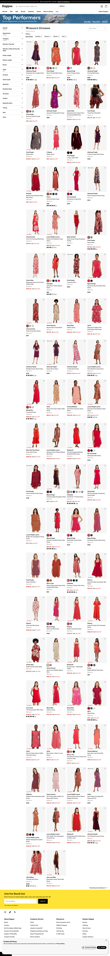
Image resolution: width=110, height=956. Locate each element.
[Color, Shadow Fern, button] (50, 580)
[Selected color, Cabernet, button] (68, 152)
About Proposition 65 (36, 934)
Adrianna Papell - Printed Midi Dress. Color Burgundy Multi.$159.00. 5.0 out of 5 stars (97, 60)
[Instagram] (5, 912)
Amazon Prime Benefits (11, 931)
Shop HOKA (96, 22)
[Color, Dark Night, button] (91, 708)
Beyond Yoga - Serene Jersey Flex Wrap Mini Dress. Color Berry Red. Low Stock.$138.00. (97, 274)
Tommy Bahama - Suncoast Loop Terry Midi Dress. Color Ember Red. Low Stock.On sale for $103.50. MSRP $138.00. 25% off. (97, 744)
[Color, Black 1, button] (91, 450)
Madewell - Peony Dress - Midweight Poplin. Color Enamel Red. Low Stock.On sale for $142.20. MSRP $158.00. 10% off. (76, 657)
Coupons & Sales (9, 937)
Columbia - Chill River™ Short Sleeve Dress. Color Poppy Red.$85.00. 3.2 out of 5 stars (56, 274)
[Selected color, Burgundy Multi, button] (88, 68)
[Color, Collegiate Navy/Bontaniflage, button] (82, 491)
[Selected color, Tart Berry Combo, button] (27, 111)
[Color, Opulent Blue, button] (30, 326)
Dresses (47, 36)
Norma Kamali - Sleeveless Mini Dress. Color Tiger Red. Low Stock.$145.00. (97, 442)
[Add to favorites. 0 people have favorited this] (43, 41)
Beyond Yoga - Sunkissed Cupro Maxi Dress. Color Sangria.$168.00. (97, 528)
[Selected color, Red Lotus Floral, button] (68, 623)
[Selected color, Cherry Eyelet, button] (27, 407)
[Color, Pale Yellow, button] (94, 68)
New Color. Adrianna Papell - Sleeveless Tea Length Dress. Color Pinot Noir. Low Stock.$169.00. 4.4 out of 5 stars (36, 60)
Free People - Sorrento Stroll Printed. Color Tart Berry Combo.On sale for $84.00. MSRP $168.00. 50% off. (36, 102)
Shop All (105, 22)
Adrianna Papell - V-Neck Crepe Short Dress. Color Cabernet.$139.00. (97, 144)
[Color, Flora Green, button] (33, 326)
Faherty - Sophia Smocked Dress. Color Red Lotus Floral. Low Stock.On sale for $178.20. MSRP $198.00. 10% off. (76, 615)
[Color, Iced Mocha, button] (91, 280)
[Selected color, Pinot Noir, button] (27, 68)
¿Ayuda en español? (36, 928)
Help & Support (103, 11)
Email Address (10, 901)
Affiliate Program (61, 925)
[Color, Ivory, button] (38, 68)
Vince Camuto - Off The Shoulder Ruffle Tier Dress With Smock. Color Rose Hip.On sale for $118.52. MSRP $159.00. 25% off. (56, 785)
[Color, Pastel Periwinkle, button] (71, 68)
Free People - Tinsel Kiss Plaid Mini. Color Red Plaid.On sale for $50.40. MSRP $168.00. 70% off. (97, 102)
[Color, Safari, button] (50, 280)
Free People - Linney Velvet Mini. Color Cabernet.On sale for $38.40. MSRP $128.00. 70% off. (76, 144)
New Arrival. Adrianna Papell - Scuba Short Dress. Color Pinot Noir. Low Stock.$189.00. (56, 357)
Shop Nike (87, 22)
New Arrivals (86, 928)
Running (85, 931)
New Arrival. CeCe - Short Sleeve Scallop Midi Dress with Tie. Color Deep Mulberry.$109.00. (97, 785)
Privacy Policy (61, 943)
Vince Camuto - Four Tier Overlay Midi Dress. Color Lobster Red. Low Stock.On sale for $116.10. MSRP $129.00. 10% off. (36, 229)
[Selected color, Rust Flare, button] (48, 580)
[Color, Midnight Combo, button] (50, 68)
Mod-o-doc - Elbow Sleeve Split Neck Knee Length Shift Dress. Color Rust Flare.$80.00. (56, 573)
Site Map (59, 928)
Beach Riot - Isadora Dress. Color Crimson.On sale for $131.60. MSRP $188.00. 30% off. (56, 700)
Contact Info (34, 925)
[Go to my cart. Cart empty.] (106, 6)
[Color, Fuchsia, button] (59, 280)
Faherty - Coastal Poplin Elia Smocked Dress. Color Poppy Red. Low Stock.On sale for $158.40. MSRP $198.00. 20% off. (97, 615)
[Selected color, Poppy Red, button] (48, 280)
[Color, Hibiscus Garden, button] (33, 407)
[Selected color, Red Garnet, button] (88, 708)
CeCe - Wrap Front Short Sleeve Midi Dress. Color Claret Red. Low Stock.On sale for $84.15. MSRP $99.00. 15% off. (56, 399)
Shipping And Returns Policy (39, 931)
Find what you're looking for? (97, 887)
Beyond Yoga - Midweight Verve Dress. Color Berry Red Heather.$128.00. (76, 528)
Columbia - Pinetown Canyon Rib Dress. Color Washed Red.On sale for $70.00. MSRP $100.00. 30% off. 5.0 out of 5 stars (76, 573)
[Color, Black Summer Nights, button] (56, 194)
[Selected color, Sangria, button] (88, 535)
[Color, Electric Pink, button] (35, 68)
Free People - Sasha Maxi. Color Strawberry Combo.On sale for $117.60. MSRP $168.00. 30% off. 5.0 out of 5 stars (97, 229)
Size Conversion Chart (63, 922)
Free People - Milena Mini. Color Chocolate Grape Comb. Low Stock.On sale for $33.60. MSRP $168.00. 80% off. (36, 144)
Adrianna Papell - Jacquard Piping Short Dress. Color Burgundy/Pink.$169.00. (56, 102)
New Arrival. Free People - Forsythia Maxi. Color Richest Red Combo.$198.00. (76, 274)
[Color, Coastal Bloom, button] (71, 623)
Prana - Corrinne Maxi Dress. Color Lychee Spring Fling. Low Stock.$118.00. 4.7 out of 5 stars (56, 186)
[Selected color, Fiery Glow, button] (68, 751)
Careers (6, 925)
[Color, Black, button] (33, 68)
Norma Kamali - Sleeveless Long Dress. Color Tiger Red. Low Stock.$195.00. (76, 186)
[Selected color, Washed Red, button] (68, 580)
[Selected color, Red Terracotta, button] (27, 834)
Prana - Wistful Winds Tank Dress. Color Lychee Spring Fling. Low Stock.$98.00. (97, 657)
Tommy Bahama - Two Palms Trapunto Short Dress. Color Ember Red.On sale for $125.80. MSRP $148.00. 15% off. (76, 399)
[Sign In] (102, 6)
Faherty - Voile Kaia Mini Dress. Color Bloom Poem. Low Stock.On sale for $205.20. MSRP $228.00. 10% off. (36, 615)
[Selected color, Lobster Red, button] (27, 326)
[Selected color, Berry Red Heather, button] (68, 535)
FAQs (32, 922)
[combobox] (36, 6)
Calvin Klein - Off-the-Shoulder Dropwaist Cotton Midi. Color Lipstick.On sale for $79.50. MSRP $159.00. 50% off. (97, 484)
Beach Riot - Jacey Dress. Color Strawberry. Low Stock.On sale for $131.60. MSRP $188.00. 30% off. (76, 700)
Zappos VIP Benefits (10, 934)
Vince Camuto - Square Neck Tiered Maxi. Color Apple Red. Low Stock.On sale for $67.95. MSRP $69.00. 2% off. (56, 317)
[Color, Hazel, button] (71, 751)
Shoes (84, 934)
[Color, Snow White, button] (94, 450)
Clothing (37, 36)
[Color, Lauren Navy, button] (33, 834)
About (6, 922)
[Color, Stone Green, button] (71, 580)
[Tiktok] (10, 912)
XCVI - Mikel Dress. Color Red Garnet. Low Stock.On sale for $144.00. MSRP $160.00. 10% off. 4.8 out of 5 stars (97, 700)
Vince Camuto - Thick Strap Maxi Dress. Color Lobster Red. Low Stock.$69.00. (36, 317)
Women (55, 36)
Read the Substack (64, 1)
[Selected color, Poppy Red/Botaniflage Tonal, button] (68, 491)
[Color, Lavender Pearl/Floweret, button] (76, 491)
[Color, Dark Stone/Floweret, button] (79, 491)
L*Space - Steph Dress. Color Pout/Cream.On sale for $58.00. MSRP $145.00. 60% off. (56, 144)
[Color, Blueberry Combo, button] (30, 111)
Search (62, 6)
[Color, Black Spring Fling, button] (91, 665)
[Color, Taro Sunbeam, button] (94, 665)
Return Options (35, 937)
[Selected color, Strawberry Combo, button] (88, 237)
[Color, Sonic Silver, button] (94, 708)
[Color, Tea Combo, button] (56, 68)
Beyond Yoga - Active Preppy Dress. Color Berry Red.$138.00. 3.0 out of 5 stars (76, 60)
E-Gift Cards (60, 934)
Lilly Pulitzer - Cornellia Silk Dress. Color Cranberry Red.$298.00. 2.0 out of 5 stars (36, 868)
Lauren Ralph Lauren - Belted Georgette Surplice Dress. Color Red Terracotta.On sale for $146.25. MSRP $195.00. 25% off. (36, 827)
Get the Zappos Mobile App (12, 928)
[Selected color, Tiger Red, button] (68, 194)
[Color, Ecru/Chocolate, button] (91, 68)
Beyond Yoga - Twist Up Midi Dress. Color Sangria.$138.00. (56, 615)
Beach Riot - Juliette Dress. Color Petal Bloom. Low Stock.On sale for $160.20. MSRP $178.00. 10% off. (76, 317)
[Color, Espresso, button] (30, 68)
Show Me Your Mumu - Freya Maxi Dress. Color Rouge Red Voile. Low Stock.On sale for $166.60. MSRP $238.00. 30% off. (36, 442)
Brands (84, 922)
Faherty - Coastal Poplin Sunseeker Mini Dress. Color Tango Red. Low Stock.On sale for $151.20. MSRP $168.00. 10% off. (97, 573)
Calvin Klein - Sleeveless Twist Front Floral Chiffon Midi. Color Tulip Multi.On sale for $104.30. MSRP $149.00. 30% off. (36, 274)
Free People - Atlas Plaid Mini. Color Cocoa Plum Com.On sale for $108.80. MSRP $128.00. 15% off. (36, 573)
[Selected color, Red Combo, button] (48, 68)
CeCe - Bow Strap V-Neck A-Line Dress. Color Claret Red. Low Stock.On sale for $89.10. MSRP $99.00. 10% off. (56, 744)
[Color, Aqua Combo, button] (53, 68)
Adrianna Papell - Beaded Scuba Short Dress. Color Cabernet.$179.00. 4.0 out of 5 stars (36, 357)
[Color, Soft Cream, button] (50, 665)
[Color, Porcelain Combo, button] (91, 237)
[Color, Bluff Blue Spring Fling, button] (53, 194)
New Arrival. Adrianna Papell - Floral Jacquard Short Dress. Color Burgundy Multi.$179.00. (97, 186)
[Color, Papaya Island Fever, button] (50, 194)
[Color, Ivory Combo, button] (33, 111)
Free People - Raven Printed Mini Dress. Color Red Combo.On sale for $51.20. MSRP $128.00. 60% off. (56, 60)
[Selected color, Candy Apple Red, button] (48, 535)
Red (63, 36)
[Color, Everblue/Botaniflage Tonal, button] (71, 491)
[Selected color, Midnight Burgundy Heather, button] (48, 491)
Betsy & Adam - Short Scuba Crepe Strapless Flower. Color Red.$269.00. (76, 229)
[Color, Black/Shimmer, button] (73, 491)
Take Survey (60, 931)
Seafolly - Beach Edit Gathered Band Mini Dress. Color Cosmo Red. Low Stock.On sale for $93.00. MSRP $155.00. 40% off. (36, 186)
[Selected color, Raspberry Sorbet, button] (48, 665)
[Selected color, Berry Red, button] (68, 68)
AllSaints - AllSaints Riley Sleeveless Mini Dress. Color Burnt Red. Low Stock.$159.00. (36, 785)
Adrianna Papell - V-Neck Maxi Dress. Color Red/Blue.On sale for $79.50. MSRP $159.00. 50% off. (76, 357)
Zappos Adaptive (87, 937)
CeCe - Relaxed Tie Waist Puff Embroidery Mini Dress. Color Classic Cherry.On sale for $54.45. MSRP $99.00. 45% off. (97, 317)
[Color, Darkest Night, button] (50, 491)
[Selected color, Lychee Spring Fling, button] (48, 194)
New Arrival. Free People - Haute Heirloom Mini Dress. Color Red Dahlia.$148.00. (36, 484)
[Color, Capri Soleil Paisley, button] (30, 407)
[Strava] (15, 912)
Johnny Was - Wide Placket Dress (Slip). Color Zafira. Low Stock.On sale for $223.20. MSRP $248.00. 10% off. (36, 657)
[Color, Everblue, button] (56, 280)
